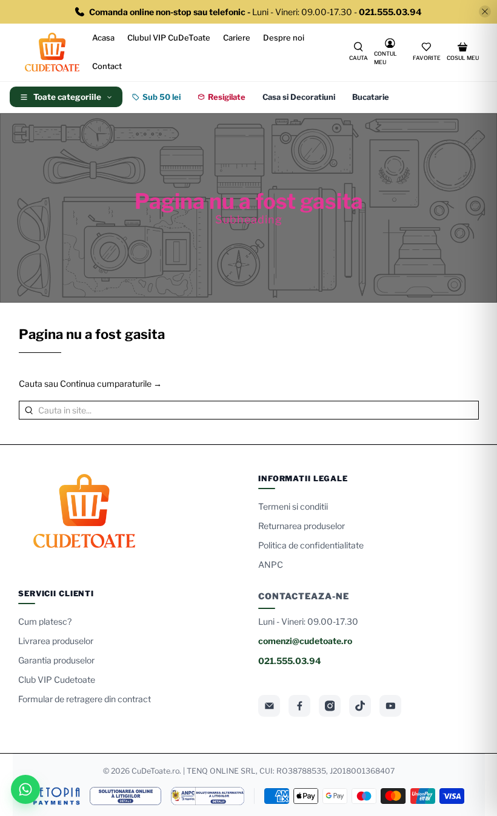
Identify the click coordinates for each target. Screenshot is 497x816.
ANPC (270, 564)
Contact (107, 66)
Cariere (236, 37)
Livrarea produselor (55, 641)
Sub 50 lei (161, 97)
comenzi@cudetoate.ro (305, 641)
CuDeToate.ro (155, 770)
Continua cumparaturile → (111, 383)
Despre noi (283, 37)
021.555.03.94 (289, 661)
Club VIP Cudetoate (56, 679)
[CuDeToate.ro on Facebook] (299, 706)
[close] (485, 11)
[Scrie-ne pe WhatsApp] (25, 789)
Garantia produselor (56, 660)
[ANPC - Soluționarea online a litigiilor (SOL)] (125, 796)
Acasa (103, 37)
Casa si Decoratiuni (298, 97)
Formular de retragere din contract (84, 699)
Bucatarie (370, 97)
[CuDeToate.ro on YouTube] (390, 706)
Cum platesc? (45, 621)
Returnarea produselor (301, 526)
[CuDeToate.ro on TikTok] (360, 706)
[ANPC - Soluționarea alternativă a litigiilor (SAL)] (207, 796)
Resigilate (226, 97)
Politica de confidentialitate (311, 545)
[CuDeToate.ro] (52, 52)
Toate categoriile (67, 97)
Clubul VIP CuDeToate (168, 37)
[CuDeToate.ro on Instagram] (330, 706)
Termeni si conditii (293, 506)
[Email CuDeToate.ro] (269, 706)
